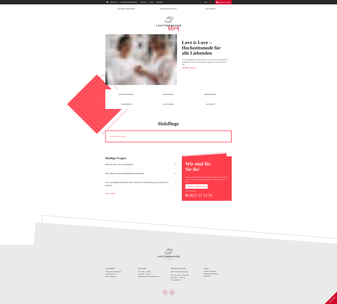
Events (143, 2)
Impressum (207, 276)
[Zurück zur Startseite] (168, 253)
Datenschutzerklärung (211, 274)
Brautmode (168, 94)
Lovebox (159, 2)
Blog (152, 2)
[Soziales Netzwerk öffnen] (165, 292)
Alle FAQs (110, 193)
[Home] (107, 2)
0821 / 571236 (146, 271)
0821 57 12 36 (200, 195)
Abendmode (126, 104)
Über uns (113, 2)
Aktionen (210, 104)
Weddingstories (126, 94)
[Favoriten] (210, 2)
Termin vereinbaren (197, 186)
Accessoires (168, 104)
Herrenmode (211, 94)
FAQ (205, 2)
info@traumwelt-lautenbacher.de (148, 276)
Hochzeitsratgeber (129, 2)
